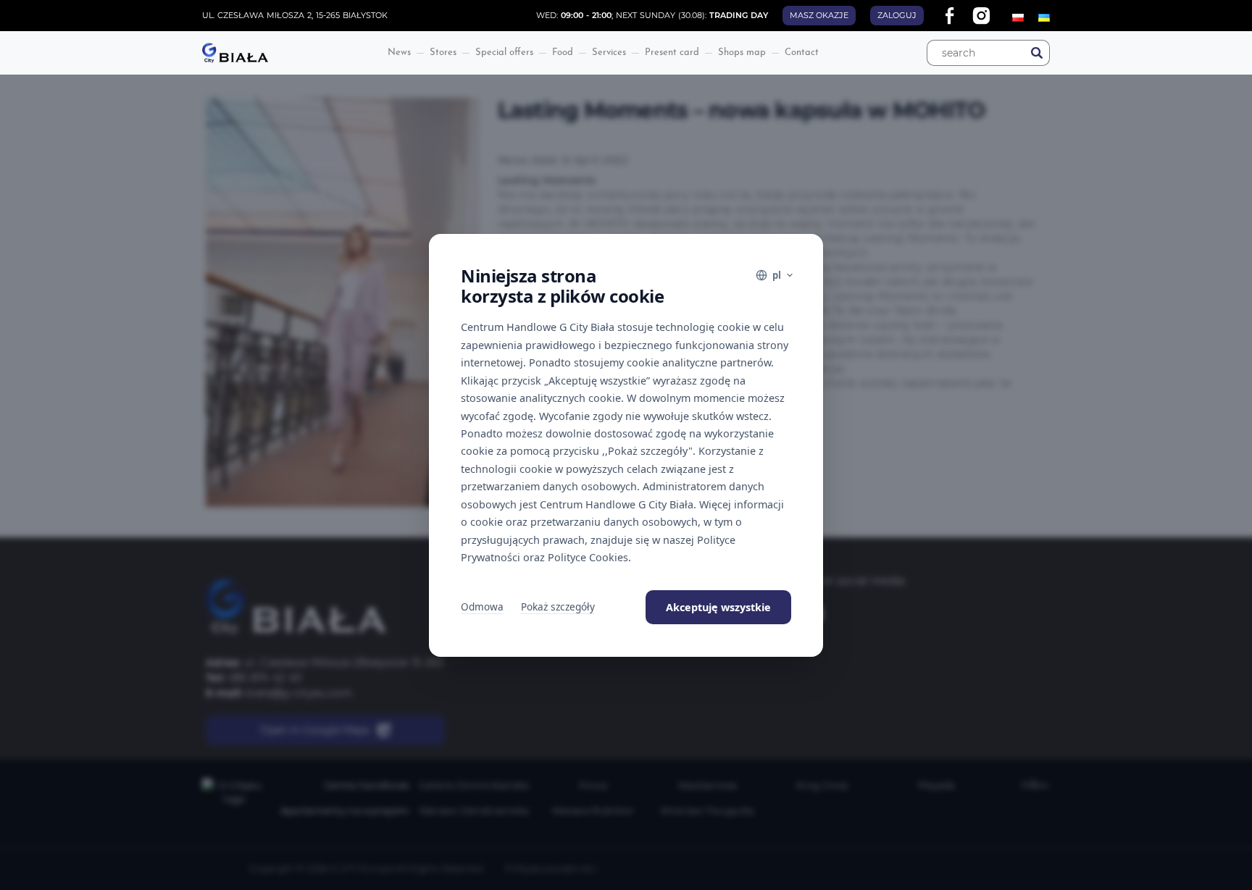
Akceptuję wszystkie (718, 607)
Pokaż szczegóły (558, 606)
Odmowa (482, 606)
